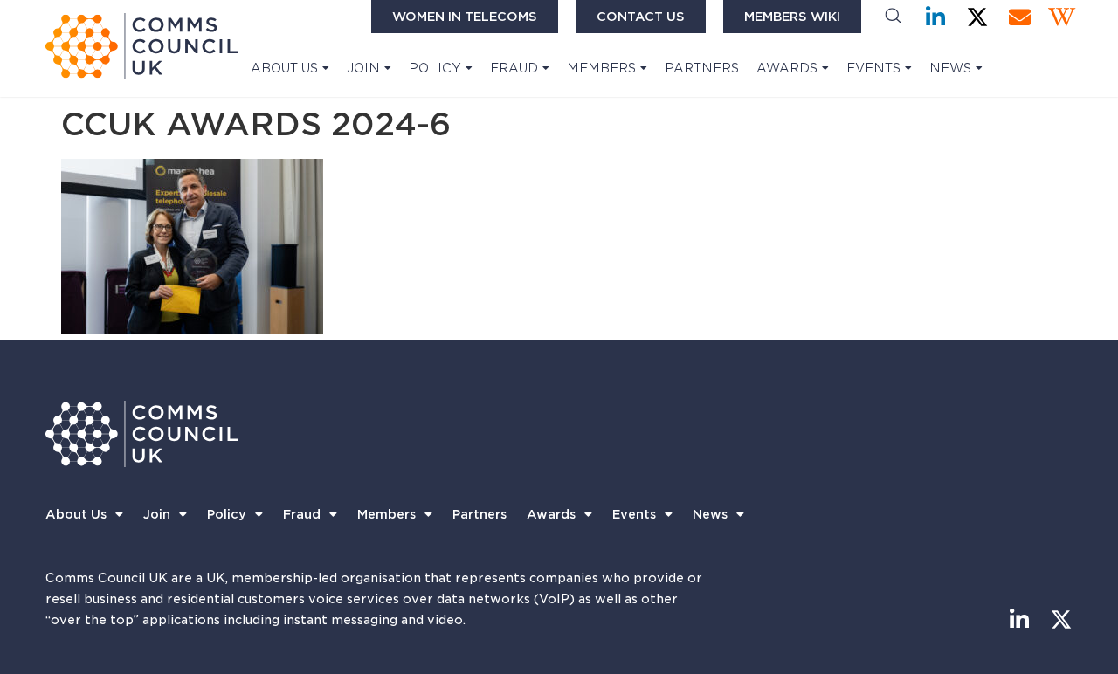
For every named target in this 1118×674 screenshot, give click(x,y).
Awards (787, 68)
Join (363, 68)
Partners (702, 68)
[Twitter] (978, 17)
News (950, 68)
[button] (893, 17)
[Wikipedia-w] (1062, 17)
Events (873, 68)
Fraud (514, 68)
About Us (284, 68)
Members (601, 68)
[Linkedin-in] (936, 17)
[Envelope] (1020, 17)
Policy (435, 68)
